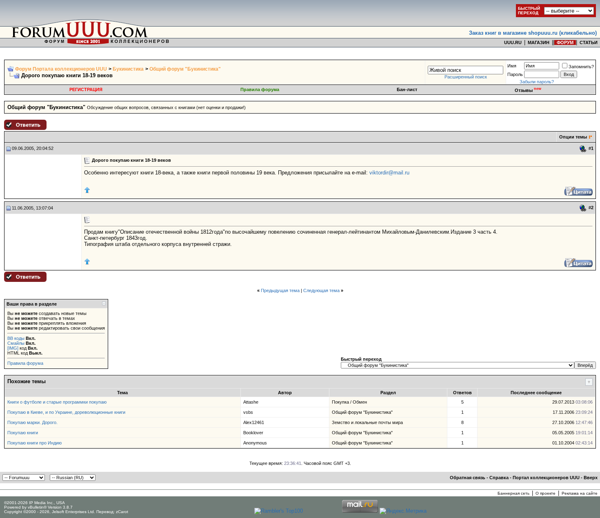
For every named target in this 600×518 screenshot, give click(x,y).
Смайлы (15, 343)
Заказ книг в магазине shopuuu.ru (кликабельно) (533, 33)
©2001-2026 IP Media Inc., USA (34, 502)
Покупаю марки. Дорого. (32, 422)
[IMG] (12, 348)
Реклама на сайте (579, 493)
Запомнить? (581, 66)
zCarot (122, 511)
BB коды (15, 338)
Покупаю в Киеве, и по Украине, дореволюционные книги (66, 412)
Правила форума (259, 89)
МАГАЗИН (538, 42)
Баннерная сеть (513, 493)
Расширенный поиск (465, 76)
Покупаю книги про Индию (34, 442)
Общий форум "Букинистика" (185, 69)
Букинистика (128, 69)
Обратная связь (467, 477)
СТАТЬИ (588, 42)
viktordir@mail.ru (389, 173)
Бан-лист (407, 89)
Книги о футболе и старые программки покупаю (57, 402)
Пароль (515, 74)
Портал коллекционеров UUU (546, 477)
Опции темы (573, 136)
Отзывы (528, 90)
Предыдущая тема (280, 290)
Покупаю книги (22, 432)
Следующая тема (321, 290)
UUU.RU (513, 42)
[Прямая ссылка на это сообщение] (583, 149)
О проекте (545, 493)
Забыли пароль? (537, 81)
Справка (499, 477)
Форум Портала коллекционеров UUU (61, 69)
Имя (511, 65)
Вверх (591, 477)
